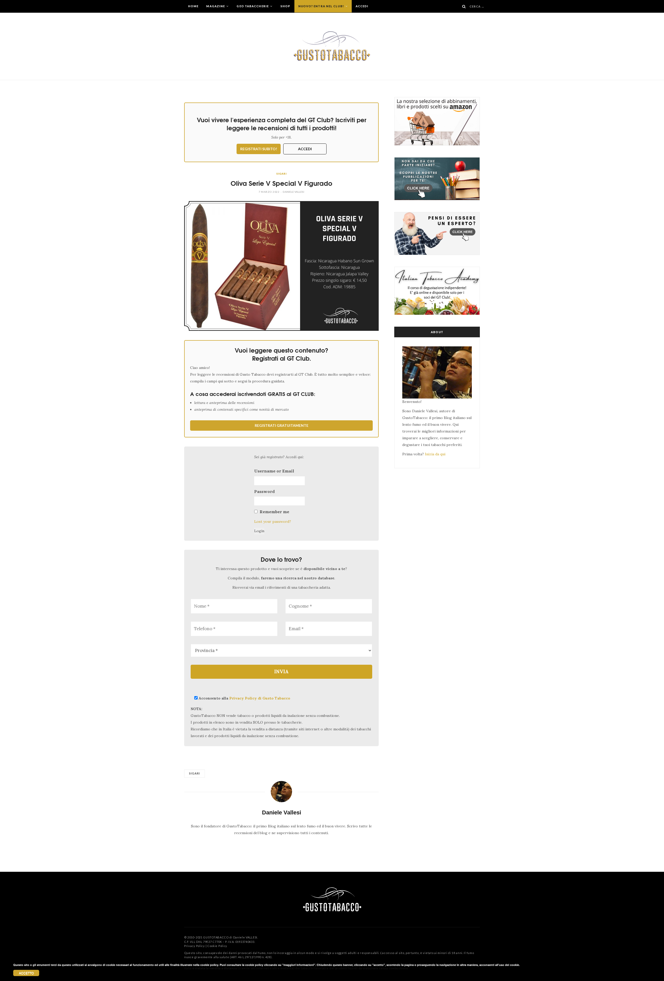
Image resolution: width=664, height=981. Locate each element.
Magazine (216, 6)
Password (264, 491)
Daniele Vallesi (293, 191)
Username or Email (274, 471)
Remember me (274, 511)
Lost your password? (272, 521)
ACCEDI (305, 149)
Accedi (362, 6)
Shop (285, 6)
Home (193, 6)
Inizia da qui (435, 454)
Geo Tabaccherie (253, 6)
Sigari (281, 173)
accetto (26, 973)
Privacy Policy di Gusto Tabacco (259, 698)
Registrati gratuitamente (281, 425)
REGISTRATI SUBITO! (258, 149)
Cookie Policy (217, 946)
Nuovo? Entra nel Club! (321, 6)
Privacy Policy (194, 946)
